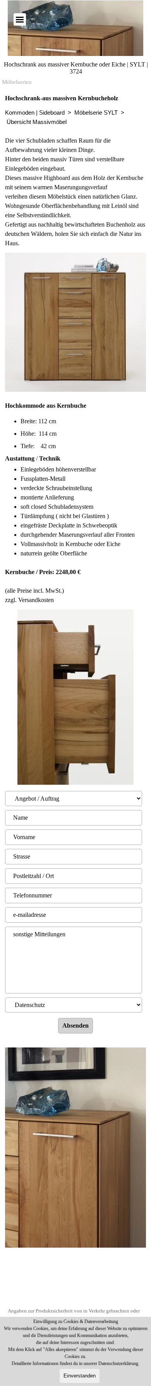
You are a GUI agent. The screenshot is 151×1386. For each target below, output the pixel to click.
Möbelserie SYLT (96, 113)
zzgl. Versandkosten (29, 600)
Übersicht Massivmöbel (37, 122)
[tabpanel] (75, 171)
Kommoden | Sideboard (35, 113)
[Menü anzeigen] (20, 19)
